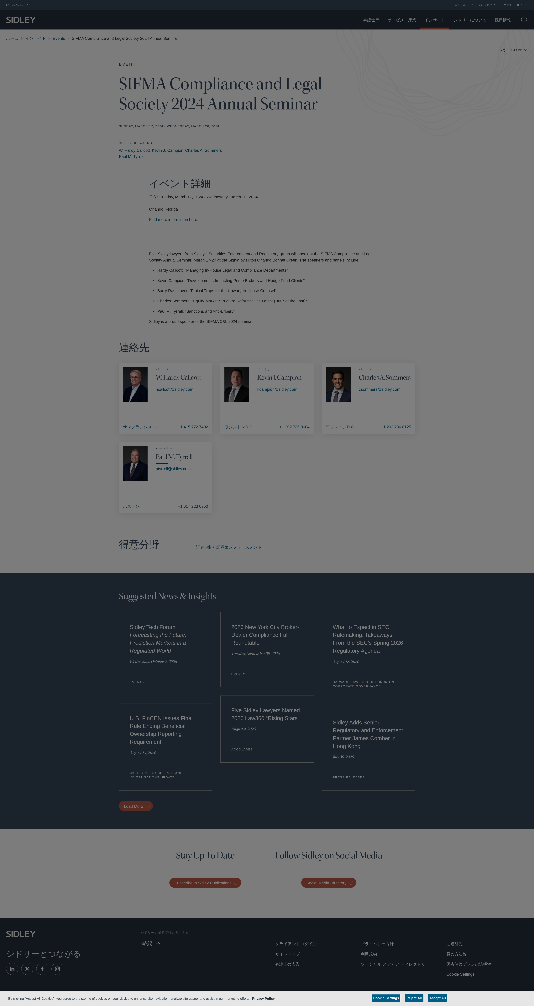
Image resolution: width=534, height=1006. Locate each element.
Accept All (437, 998)
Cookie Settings (386, 998)
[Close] (529, 998)
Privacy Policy (272, 998)
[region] (267, 998)
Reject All (413, 998)
